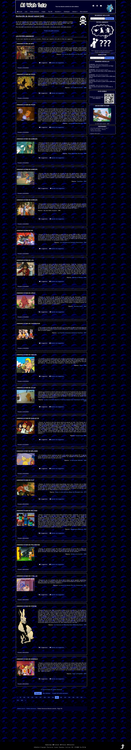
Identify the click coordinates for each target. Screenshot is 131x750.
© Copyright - (43, 747)
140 (53, 697)
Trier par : (38, 693)
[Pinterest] (97, 6)
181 (22, 700)
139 (49, 697)
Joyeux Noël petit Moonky (77, 123)
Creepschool (81, 435)
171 (18, 700)
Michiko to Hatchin (79, 277)
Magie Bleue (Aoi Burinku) (77, 153)
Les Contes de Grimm (78, 87)
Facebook (56, 744)
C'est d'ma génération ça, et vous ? (99, 128)
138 (45, 697)
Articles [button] (74, 11)
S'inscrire (110, 58)
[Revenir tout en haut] (122, 747)
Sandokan (81, 181)
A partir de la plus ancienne (60, 693)
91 (20, 697)
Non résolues (46, 693)
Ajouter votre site (94, 133)
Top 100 (50, 11)
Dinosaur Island (80, 306)
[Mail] (101, 6)
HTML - (77, 747)
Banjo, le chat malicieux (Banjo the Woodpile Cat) (70, 492)
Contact (56, 747)
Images (43, 11)
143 (65, 697)
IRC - (72, 747)
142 (61, 697)
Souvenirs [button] (57, 11)
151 (77, 697)
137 (40, 697)
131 (36, 697)
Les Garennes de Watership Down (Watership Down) (70, 624)
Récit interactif (84, 11)
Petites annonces (34, 11)
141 (57, 697)
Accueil (20, 11)
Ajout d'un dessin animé (102, 64)
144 (69, 697)
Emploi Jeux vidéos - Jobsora (98, 129)
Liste (26, 11)
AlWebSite (36, 747)
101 (24, 697)
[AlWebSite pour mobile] (109, 103)
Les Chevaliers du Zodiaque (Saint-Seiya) (73, 242)
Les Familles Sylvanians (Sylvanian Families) (72, 332)
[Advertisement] (51, 727)
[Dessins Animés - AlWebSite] (110, 12)
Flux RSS (82, 747)
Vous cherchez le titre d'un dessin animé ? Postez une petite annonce (102, 51)
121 (32, 697)
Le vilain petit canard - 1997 (102, 123)
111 (28, 697)
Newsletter (71, 744)
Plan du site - (50, 747)
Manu (83, 365)
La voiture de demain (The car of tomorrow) (72, 585)
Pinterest (63, 744)
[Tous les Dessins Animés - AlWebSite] (33, 7)
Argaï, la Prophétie (79, 673)
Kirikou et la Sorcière (78, 554)
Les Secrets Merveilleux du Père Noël (74, 54)
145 (73, 697)
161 (81, 697)
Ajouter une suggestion (57, 62)
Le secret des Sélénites (78, 460)
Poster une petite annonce (51, 30)
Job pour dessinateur (95, 130)
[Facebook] (93, 6)
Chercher (110, 18)
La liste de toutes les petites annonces (51, 689)
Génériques (67, 11)
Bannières (61, 747)
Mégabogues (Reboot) (78, 529)
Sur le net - (68, 747)
